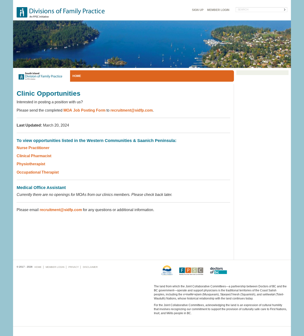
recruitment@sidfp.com (131, 110)
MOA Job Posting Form (84, 110)
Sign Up (198, 10)
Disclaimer (90, 267)
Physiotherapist (31, 164)
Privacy (73, 267)
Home (76, 76)
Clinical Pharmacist (34, 156)
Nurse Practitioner (33, 148)
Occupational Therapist (38, 172)
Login (218, 10)
